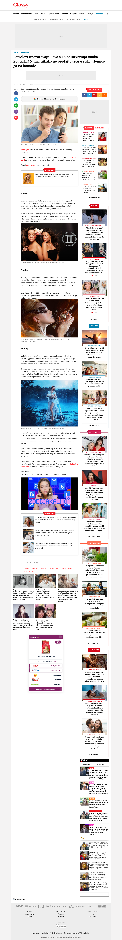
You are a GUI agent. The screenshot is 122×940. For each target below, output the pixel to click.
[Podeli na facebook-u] (16, 93)
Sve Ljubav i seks (94, 754)
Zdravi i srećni (40, 14)
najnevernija (31, 165)
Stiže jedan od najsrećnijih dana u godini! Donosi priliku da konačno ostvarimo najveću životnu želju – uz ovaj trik (54, 545)
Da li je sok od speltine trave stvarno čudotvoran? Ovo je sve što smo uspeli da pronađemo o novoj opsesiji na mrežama (89, 176)
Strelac (24, 572)
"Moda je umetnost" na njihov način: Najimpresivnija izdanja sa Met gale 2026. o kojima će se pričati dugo (94, 304)
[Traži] (107, 14)
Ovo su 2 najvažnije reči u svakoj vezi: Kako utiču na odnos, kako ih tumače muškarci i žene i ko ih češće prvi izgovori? (94, 742)
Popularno (101, 764)
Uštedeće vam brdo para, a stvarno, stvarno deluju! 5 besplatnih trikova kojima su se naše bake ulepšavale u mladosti (88, 137)
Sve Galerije (94, 319)
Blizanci (70, 568)
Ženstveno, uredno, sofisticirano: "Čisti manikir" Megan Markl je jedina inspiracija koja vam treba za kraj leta (94, 526)
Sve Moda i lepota (94, 537)
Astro (86, 19)
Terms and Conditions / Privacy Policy (76, 933)
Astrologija (25, 150)
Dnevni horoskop (40, 19)
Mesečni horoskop (73, 19)
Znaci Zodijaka (53, 568)
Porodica (64, 14)
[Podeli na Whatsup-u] (16, 105)
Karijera (73, 14)
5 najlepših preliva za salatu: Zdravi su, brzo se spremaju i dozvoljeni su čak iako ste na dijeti (94, 633)
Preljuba (63, 568)
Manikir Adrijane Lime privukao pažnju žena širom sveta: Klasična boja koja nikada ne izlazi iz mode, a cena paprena (94, 493)
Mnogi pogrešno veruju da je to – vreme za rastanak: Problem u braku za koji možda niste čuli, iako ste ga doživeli (94, 709)
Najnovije (86, 764)
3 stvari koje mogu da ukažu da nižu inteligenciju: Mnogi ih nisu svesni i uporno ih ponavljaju (89, 189)
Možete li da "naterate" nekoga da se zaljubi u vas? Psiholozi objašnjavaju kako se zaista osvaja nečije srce (94, 676)
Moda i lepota (26, 14)
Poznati (16, 14)
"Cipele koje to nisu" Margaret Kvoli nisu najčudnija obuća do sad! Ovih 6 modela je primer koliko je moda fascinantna (94, 233)
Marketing (45, 933)
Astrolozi (43, 568)
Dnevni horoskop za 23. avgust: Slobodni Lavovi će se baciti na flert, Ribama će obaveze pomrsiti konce (89, 150)
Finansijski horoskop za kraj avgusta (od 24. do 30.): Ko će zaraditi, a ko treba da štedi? (94, 382)
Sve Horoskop (94, 426)
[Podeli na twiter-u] (16, 99)
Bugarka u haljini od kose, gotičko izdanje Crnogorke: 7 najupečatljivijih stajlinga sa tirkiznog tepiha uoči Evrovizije (94, 267)
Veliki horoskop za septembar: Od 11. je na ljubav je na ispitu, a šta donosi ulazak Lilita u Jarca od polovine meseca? (94, 414)
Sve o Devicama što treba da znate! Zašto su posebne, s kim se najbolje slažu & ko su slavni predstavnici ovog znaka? (55, 519)
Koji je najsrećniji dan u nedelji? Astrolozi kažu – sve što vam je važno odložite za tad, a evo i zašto (54, 175)
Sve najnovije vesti (94, 197)
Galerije (90, 14)
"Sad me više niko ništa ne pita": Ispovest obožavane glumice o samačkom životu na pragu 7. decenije (89, 163)
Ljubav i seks (53, 14)
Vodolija (31, 572)
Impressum (36, 933)
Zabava (82, 14)
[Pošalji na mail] (16, 118)
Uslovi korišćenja (56, 933)
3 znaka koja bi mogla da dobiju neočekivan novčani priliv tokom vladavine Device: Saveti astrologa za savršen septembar (54, 532)
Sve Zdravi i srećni (94, 643)
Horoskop (99, 14)
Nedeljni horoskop (56, 19)
